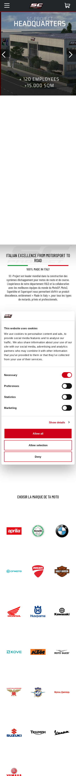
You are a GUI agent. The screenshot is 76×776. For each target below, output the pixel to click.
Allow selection (38, 445)
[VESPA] (62, 732)
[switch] (67, 386)
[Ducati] (38, 570)
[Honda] (14, 611)
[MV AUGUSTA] (38, 692)
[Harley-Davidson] (62, 570)
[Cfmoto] (14, 570)
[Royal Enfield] (62, 692)
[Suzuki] (14, 732)
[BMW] (62, 530)
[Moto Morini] (14, 692)
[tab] (25, 98)
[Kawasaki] (62, 611)
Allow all (38, 433)
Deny (38, 456)
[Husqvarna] (38, 611)
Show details (57, 422)
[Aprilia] (14, 530)
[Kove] (14, 651)
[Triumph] (38, 732)
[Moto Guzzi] (62, 651)
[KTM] (38, 651)
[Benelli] (38, 530)
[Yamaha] (14, 772)
